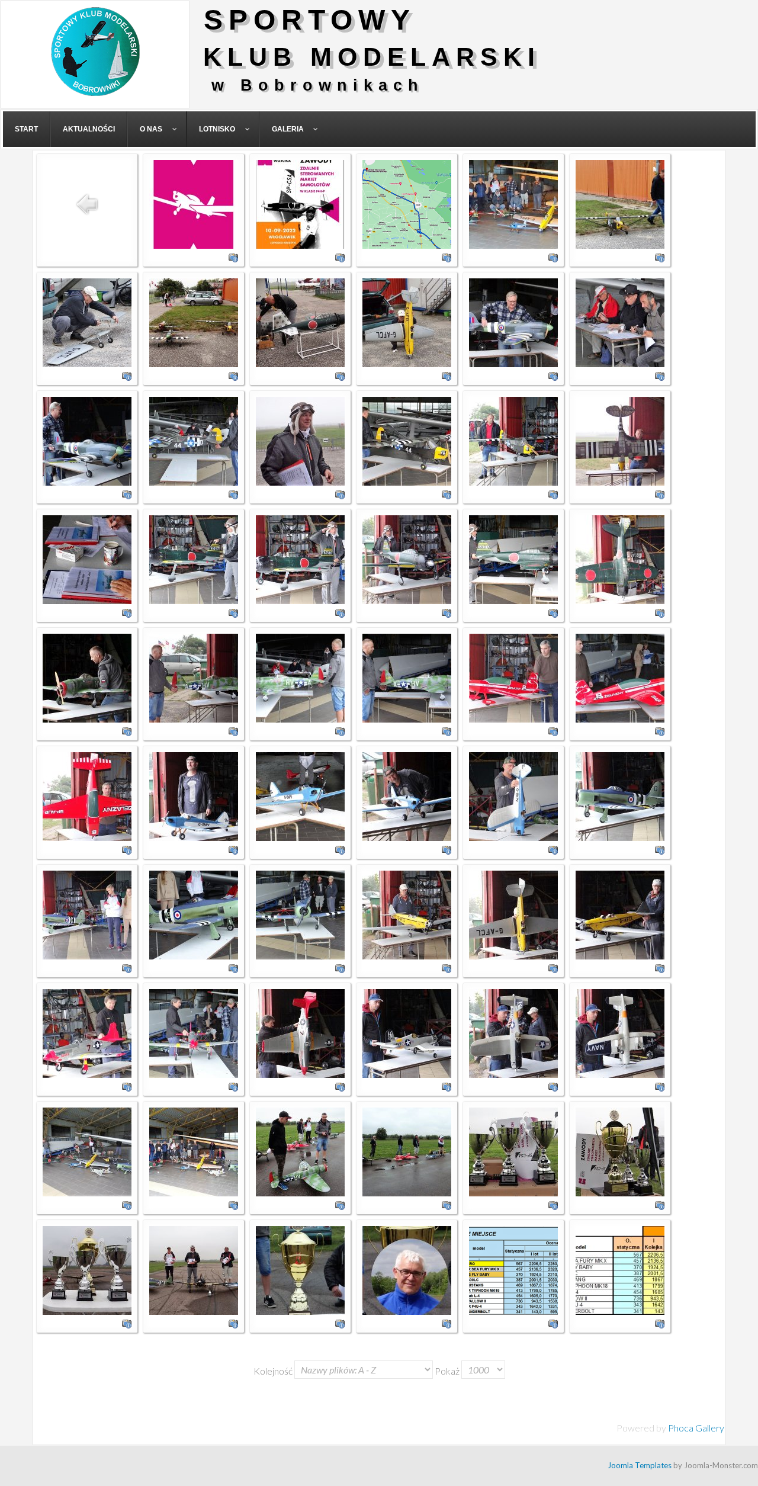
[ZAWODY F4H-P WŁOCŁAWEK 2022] (193, 202)
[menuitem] (26, 129)
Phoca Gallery (696, 1427)
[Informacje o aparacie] (233, 256)
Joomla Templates (640, 1465)
